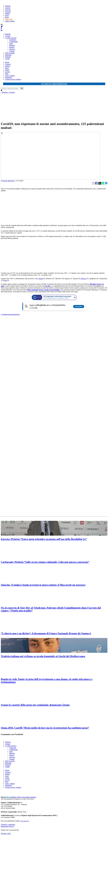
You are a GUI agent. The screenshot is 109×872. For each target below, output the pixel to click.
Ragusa (11, 47)
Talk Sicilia (9, 19)
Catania (7, 8)
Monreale (8, 55)
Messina (12, 45)
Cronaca (8, 12)
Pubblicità (8, 77)
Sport (7, 15)
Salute (7, 70)
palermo (17, 314)
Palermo (8, 6)
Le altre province (10, 38)
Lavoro (7, 72)
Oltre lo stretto (10, 21)
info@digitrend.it (25, 821)
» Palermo (4, 92)
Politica (7, 13)
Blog (6, 74)
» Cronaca (11, 92)
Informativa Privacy (7, 826)
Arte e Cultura (10, 75)
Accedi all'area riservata (54, 84)
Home (7, 62)
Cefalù (7, 59)
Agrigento (12, 40)
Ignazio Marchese (8, 181)
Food (7, 17)
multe (12, 314)
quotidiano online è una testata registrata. (18, 797)
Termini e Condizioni (8, 824)
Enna (11, 43)
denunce (8, 314)
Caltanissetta (13, 41)
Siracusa (8, 10)
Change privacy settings (13, 79)
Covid (3, 314)
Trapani (11, 51)
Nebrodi (8, 57)
